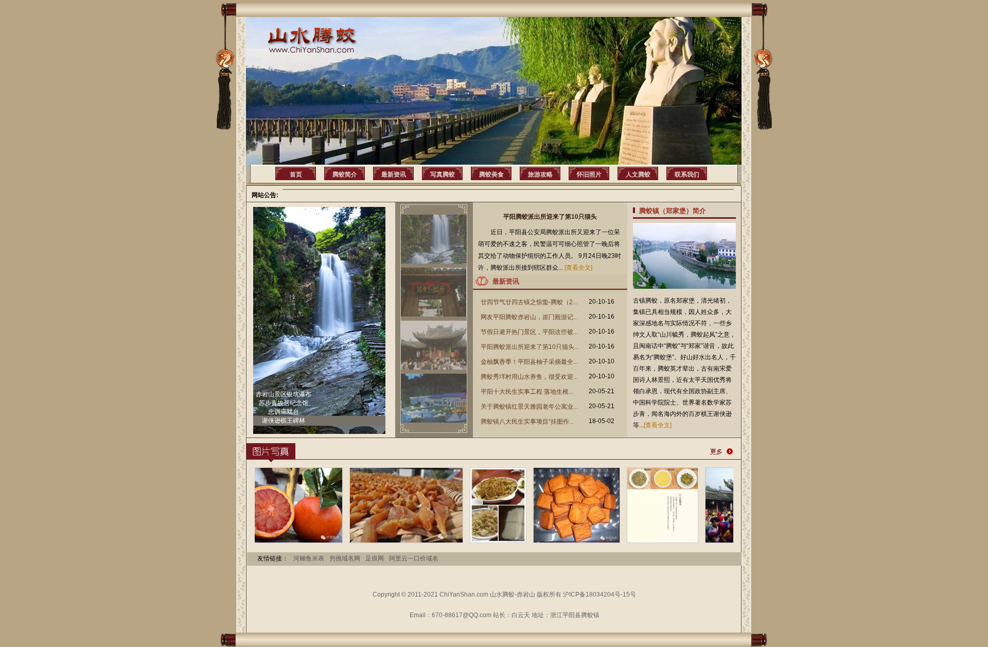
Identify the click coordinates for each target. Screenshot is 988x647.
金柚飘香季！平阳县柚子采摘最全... (529, 361)
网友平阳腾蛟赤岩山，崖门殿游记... (529, 317)
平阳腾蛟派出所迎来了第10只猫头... (530, 347)
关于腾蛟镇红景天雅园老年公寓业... (529, 406)
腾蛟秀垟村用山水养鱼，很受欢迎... (529, 376)
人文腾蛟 (638, 174)
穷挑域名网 (344, 558)
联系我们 (687, 174)
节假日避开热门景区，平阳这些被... (529, 332)
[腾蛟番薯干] (375, 541)
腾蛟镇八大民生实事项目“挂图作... (527, 421)
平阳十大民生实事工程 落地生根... (527, 391)
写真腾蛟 (442, 174)
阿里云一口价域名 (413, 558)
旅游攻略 (540, 174)
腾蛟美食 (491, 174)
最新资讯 (393, 174)
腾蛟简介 (344, 174)
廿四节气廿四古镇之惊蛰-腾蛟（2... (529, 302)
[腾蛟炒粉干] (466, 541)
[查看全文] (578, 267)
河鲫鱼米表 (308, 558)
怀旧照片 (589, 174)
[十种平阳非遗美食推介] (631, 541)
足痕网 (374, 558)
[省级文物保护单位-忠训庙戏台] (730, 541)
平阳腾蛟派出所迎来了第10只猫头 (550, 216)
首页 (296, 174)
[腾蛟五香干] (545, 541)
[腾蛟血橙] (261, 541)
